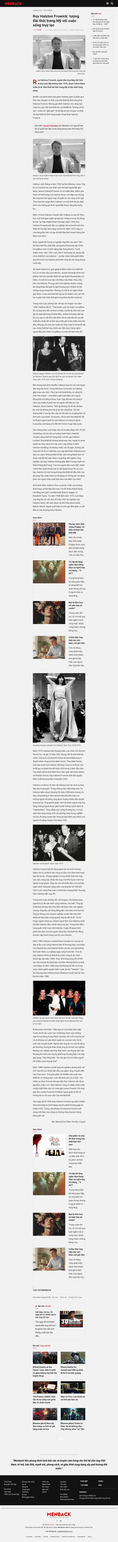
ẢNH (100, 1485)
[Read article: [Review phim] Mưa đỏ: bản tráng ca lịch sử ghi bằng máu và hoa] (45, 1414)
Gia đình (63, 1482)
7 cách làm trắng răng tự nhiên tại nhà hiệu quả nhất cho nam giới (101, 61)
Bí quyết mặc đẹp (10, 1484)
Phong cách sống (28, 1482)
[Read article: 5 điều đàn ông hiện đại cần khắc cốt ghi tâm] (49, 647)
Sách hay (45, 1482)
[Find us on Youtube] (61, 1521)
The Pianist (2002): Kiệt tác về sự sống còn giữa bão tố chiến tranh (44, 1399)
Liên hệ (45, 1537)
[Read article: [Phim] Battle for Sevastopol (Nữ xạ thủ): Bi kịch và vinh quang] (73, 1358)
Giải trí (72, 30)
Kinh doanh (64, 1497)
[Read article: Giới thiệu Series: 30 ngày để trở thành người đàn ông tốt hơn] (71, 1319)
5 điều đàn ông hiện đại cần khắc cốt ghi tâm (77, 640)
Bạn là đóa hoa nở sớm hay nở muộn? (76, 605)
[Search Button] (112, 3)
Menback (51, 1525)
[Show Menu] (107, 3)
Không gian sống (28, 1497)
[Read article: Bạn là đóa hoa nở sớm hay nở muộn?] (49, 612)
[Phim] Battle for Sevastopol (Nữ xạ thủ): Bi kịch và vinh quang (72, 1370)
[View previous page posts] (57, 1438)
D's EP (39, 30)
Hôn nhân (63, 1487)
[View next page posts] (61, 1438)
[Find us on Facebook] (57, 1521)
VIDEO (100, 1481)
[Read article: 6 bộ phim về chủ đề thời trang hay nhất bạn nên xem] (49, 1145)
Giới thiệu (38, 1537)
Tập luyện (7, 1492)
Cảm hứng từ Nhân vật (87, 1496)
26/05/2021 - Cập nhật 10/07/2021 (56, 30)
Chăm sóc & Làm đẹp (11, 1494)
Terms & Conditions (68, 1537)
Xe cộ (24, 1484)
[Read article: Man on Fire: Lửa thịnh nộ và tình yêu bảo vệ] (73, 1387)
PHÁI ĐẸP (84, 1481)
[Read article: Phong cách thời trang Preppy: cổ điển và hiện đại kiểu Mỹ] (49, 534)
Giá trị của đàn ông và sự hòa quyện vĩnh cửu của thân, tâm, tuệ (101, 45)
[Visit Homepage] (13, 3)
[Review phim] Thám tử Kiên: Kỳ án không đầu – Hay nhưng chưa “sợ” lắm (72, 1426)
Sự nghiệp (63, 1494)
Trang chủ (37, 10)
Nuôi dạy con (64, 1489)
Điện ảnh (55, 1297)
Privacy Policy (54, 1537)
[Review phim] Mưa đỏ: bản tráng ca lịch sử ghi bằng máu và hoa (44, 1426)
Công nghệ (26, 1489)
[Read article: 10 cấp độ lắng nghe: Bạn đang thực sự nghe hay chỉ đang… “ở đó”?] (49, 571)
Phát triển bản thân (67, 1499)
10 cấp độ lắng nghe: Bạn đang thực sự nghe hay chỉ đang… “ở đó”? (77, 568)
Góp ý (90, 1537)
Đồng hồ (25, 1487)
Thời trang (47, 10)
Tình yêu (63, 1484)
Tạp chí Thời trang (50, 126)
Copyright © (81, 1537)
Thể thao (25, 1492)
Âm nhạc (45, 1487)
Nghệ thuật (46, 1484)
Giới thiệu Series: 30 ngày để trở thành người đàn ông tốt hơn (45, 1314)
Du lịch (24, 1495)
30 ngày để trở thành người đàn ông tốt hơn (94, 1498)
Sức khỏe (7, 1489)
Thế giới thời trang (75, 1297)
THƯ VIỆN (84, 1485)
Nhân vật (63, 1297)
